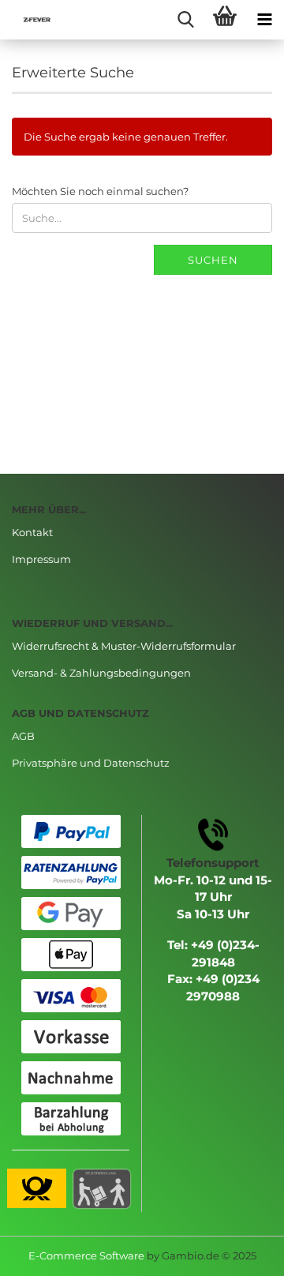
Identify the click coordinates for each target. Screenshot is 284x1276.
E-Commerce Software (86, 1255)
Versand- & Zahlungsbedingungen (101, 672)
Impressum (41, 559)
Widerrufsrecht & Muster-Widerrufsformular (124, 646)
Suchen (213, 259)
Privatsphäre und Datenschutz (91, 762)
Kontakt (32, 532)
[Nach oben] (240, 1252)
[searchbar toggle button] (185, 19)
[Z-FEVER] (31, 19)
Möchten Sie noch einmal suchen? (100, 191)
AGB (23, 736)
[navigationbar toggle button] (264, 19)
